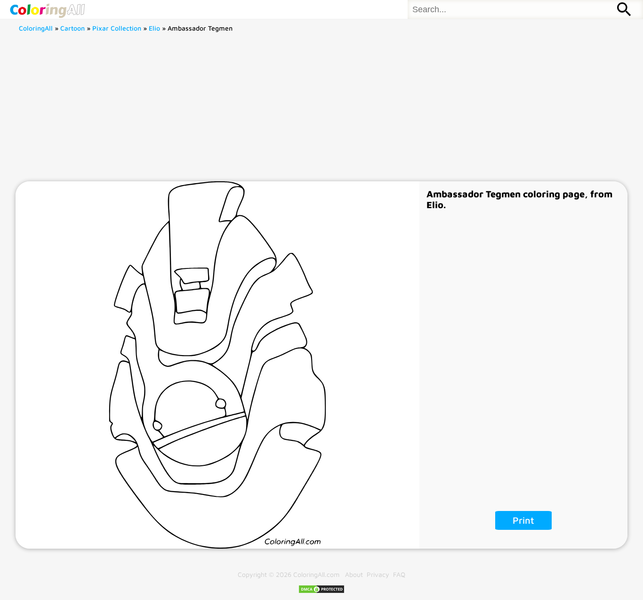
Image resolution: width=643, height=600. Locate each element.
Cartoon (72, 28)
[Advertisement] (321, 111)
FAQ (399, 574)
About (354, 574)
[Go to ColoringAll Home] (47, 9)
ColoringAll (36, 28)
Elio (154, 28)
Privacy (378, 574)
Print (523, 520)
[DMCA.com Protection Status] (321, 591)
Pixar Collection (116, 28)
